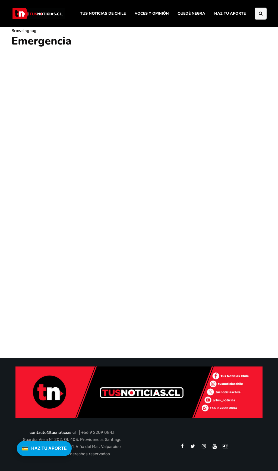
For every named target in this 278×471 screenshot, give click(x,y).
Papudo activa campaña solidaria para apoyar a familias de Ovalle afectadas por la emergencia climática (88, 195)
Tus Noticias (26, 334)
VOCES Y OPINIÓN (152, 13)
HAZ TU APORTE (230, 13)
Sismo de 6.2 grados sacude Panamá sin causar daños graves (50, 318)
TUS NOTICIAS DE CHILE (103, 13)
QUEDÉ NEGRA (191, 13)
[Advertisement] (231, 120)
